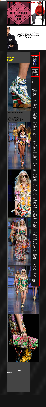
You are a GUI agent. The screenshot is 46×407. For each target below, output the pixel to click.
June (33, 280)
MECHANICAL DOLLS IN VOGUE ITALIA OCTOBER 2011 (35, 155)
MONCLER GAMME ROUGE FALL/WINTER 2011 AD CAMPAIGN (35, 275)
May (33, 281)
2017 (33, 81)
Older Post (28, 391)
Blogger (26, 405)
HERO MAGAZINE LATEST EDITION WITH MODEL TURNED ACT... (35, 157)
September (34, 277)
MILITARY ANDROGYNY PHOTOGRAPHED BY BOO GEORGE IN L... (35, 183)
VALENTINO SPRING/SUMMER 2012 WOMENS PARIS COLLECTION (35, 174)
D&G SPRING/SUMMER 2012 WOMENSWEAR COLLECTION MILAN (35, 255)
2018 (33, 80)
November (34, 88)
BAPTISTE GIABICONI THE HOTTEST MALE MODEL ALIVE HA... (35, 222)
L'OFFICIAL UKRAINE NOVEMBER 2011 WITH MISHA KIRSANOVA (35, 96)
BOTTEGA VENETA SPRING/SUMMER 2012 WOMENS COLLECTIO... (35, 190)
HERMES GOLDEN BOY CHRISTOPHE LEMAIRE (35, 240)
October (34, 89)
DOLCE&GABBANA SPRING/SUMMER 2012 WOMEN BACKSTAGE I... (35, 203)
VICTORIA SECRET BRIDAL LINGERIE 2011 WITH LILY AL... (35, 163)
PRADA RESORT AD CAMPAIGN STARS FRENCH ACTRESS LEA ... (35, 125)
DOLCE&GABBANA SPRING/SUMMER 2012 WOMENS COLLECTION (35, 201)
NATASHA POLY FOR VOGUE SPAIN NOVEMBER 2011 (35, 146)
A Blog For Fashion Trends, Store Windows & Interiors (24, 2)
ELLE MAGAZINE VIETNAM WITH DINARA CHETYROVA (35, 206)
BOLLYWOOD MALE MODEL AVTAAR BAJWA (35, 188)
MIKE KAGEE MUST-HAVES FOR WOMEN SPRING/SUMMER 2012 (35, 127)
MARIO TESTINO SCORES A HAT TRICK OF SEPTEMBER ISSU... (35, 216)
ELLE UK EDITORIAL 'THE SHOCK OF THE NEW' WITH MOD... (35, 171)
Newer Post (8, 391)
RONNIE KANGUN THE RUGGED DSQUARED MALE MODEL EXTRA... (35, 208)
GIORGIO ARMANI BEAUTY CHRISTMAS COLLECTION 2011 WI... (35, 166)
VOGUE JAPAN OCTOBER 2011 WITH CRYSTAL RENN (35, 238)
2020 (33, 78)
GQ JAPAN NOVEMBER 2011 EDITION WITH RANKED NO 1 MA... (35, 160)
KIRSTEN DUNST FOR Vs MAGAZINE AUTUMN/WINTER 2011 (35, 231)
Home (18, 391)
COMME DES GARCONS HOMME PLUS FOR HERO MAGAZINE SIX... (35, 118)
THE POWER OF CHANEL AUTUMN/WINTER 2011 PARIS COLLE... (35, 269)
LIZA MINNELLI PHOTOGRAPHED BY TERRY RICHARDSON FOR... (35, 251)
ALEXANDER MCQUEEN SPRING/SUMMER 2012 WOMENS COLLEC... (35, 235)
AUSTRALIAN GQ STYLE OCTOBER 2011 (35, 186)
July (33, 279)
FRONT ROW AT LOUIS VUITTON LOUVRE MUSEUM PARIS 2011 (35, 121)
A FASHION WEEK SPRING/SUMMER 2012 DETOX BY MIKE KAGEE (35, 91)
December (34, 87)
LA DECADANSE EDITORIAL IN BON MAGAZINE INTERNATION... (35, 94)
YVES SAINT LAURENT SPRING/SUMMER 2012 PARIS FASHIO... (35, 225)
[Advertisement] (11, 400)
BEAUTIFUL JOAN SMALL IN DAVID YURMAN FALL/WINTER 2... (35, 198)
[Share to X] (19, 370)
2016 (33, 82)
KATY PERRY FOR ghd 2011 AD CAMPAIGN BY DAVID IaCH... (35, 219)
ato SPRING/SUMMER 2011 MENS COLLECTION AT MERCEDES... (35, 140)
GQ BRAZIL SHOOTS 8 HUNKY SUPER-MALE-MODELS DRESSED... (35, 151)
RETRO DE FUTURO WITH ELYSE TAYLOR (35, 261)
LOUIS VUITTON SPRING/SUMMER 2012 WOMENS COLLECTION (35, 243)
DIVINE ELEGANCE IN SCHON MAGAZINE (35, 266)
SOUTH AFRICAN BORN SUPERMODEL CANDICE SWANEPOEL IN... (35, 110)
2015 (33, 83)
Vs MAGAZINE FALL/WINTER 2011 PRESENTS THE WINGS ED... (35, 214)
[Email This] (18, 370)
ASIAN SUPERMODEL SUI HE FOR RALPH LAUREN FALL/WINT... (35, 143)
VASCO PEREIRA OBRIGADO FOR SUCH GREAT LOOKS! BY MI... (35, 195)
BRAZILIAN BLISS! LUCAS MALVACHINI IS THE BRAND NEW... (35, 177)
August (34, 278)
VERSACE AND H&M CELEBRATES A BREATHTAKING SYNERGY (35, 169)
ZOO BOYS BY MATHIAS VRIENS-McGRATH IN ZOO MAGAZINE (35, 246)
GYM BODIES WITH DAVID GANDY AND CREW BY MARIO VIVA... (35, 193)
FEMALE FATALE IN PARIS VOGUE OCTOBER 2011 (35, 116)
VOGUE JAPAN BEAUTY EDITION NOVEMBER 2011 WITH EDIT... (35, 114)
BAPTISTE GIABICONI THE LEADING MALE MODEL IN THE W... (35, 105)
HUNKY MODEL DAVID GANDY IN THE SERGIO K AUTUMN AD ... (35, 99)
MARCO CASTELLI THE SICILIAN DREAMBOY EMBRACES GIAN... (35, 258)
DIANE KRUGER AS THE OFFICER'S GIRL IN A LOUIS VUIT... (35, 102)
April (33, 282)
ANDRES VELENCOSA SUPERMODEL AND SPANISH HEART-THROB (35, 130)
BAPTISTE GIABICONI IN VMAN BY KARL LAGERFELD (35, 211)
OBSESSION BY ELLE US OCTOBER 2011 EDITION (35, 180)
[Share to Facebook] (20, 370)
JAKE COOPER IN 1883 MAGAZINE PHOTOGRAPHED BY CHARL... (35, 108)
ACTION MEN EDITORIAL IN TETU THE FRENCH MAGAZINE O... (35, 263)
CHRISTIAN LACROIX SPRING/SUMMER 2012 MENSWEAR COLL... (35, 134)
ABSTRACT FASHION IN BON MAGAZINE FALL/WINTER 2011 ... (35, 248)
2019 (33, 79)
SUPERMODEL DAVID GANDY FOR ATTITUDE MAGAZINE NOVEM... (35, 137)
